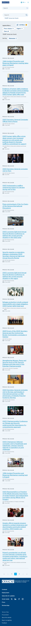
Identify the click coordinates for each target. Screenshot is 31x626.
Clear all (6, 31)
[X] (11, 599)
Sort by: (5, 38)
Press (3, 602)
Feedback (4, 623)
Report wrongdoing (6, 620)
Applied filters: (7, 25)
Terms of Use (5, 612)
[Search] (27, 8)
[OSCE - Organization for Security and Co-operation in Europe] (5, 2)
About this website (6, 617)
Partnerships (5, 605)
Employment (5, 592)
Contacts (4, 589)
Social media (5, 599)
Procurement (5, 614)
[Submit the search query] (26, 15)
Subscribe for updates (8, 596)
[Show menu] (28, 2)
